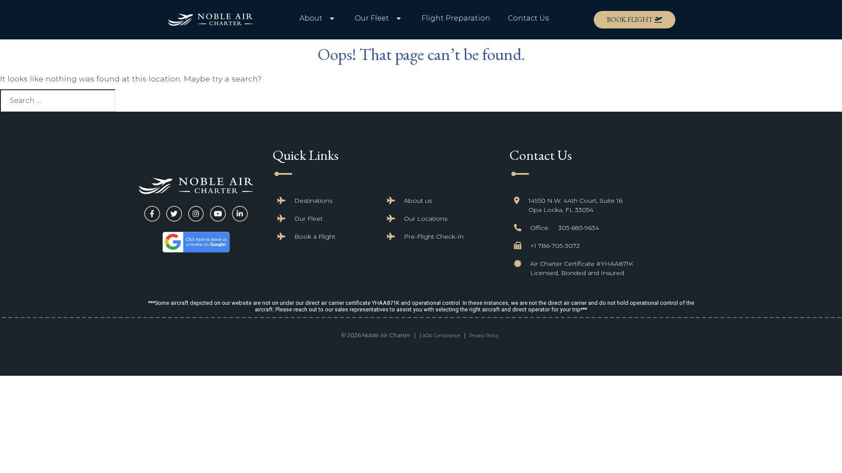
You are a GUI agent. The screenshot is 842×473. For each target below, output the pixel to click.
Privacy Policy (484, 336)
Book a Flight (314, 236)
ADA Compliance (441, 336)
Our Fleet (308, 218)
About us (418, 201)
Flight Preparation (455, 18)
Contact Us (528, 18)
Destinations (313, 201)
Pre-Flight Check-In (434, 236)
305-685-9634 (578, 228)
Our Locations (425, 218)
